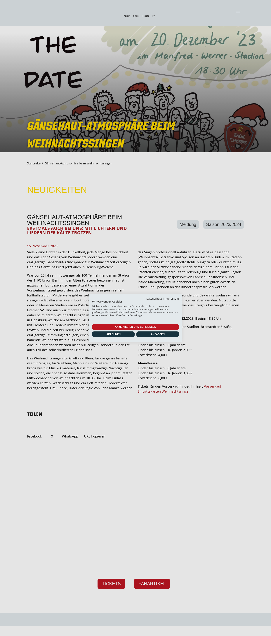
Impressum (172, 298)
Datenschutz (154, 298)
